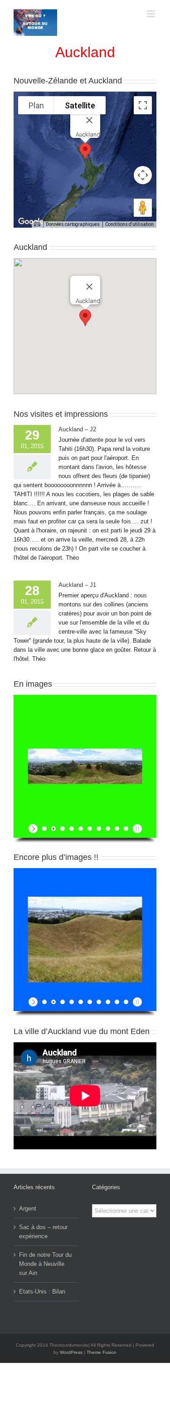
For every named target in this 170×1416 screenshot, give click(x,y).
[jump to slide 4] (71, 828)
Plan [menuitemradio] (36, 105)
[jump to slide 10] (126, 828)
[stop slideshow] (136, 828)
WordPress (71, 1352)
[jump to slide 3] (62, 828)
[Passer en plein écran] (143, 105)
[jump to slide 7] (98, 828)
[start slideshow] (34, 828)
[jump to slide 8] (107, 828)
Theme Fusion (102, 1352)
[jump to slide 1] (44, 828)
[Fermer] (89, 120)
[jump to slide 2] (53, 828)
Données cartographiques (73, 224)
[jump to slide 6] (89, 828)
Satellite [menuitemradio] (80, 105)
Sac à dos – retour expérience (43, 1232)
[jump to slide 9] (116, 828)
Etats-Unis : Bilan (42, 1291)
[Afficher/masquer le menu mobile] (151, 14)
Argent (27, 1208)
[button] (85, 151)
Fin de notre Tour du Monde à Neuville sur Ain (45, 1263)
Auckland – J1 (77, 584)
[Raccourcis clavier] (37, 224)
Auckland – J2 (77, 429)
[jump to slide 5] (80, 828)
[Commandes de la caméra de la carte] (143, 175)
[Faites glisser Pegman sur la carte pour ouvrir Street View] (143, 208)
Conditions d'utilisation (129, 224)
